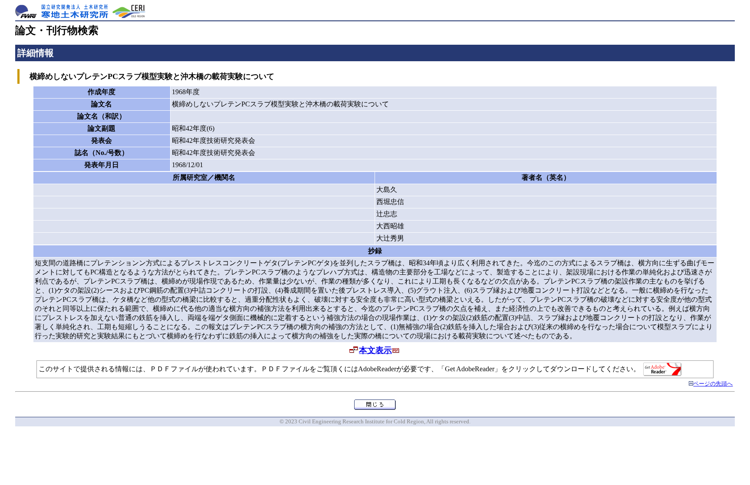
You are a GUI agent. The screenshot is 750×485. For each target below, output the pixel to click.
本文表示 (375, 350)
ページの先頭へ (713, 384)
